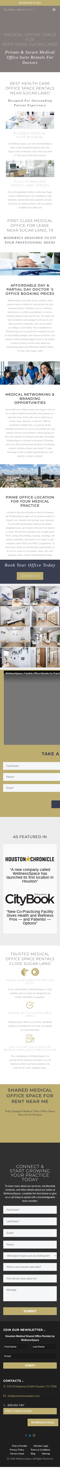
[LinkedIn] (30, 1435)
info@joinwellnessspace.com (24, 1396)
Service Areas (17, 1454)
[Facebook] (26, 1435)
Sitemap (46, 1454)
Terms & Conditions (40, 1450)
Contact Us (30, 576)
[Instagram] (34, 1435)
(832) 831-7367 (16, 1405)
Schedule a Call (30, 3)
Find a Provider (19, 1446)
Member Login (41, 1446)
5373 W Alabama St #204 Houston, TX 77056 (32, 1386)
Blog (33, 1454)
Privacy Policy (17, 1450)
